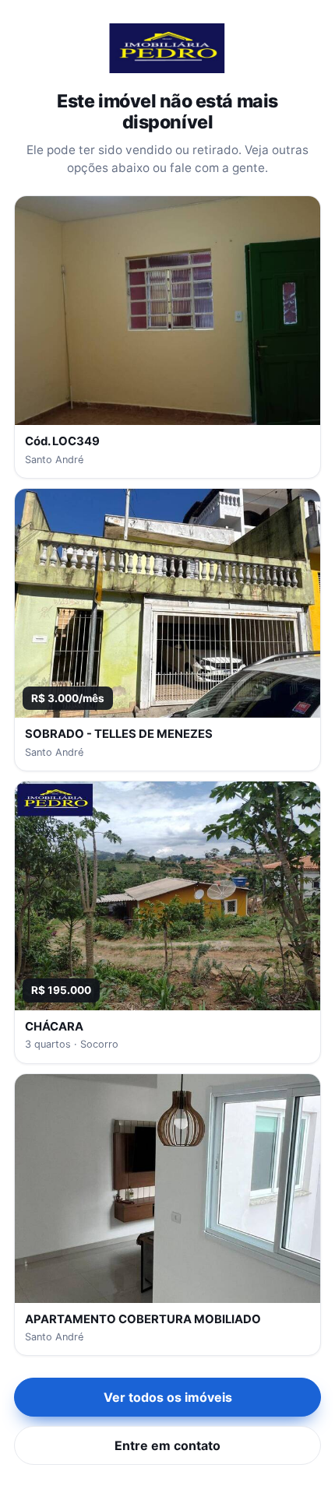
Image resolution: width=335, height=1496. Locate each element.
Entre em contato (167, 1445)
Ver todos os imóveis (168, 1397)
